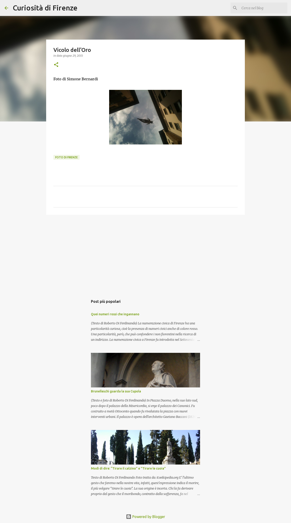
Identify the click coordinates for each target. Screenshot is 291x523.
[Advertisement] (145, 253)
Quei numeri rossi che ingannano (115, 314)
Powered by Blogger (148, 517)
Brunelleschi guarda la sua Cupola (116, 391)
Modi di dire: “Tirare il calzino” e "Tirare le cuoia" (128, 468)
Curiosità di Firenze (45, 8)
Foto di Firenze (66, 157)
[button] (56, 65)
